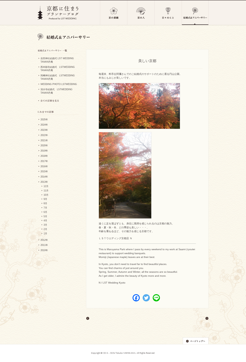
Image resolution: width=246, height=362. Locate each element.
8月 (45, 203)
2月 (45, 229)
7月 (45, 208)
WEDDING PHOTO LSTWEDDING (59, 84)
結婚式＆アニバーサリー (195, 12)
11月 (46, 190)
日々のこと (168, 12)
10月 (46, 195)
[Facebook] (136, 297)
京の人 (141, 12)
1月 (45, 233)
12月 (46, 186)
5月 (45, 216)
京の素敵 (113, 12)
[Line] (156, 297)
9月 (45, 199)
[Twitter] (146, 297)
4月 (45, 220)
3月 (45, 225)
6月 (45, 212)
